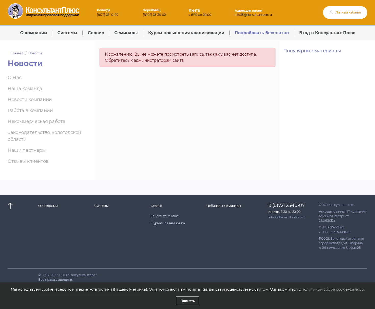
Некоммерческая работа (36, 121)
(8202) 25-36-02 (154, 15)
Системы (101, 206)
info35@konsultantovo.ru (253, 15)
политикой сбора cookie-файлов (333, 289)
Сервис (156, 206)
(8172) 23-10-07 (107, 15)
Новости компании (30, 99)
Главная (17, 53)
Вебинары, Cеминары (224, 206)
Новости (35, 53)
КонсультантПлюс (164, 216)
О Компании (48, 206)
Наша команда (25, 88)
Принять (187, 301)
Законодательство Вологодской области (44, 136)
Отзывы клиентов (28, 161)
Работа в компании (30, 110)
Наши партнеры (27, 150)
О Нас (14, 77)
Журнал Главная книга (168, 223)
